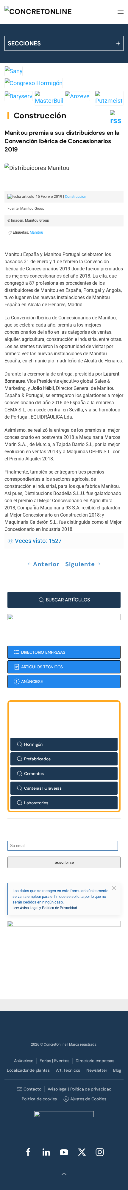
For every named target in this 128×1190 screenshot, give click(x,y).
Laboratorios (36, 802)
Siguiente (80, 564)
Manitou (36, 232)
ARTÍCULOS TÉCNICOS (42, 667)
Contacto (32, 1089)
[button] (121, 12)
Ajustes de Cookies (88, 1099)
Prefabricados (37, 759)
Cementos (34, 773)
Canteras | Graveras (43, 788)
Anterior (46, 564)
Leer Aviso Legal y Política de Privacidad (45, 908)
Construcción (40, 115)
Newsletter (96, 1070)
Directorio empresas (95, 1060)
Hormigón (33, 744)
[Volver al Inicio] (49, 12)
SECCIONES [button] (24, 43)
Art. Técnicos (68, 1070)
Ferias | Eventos (54, 1060)
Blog (117, 1070)
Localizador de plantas (28, 1070)
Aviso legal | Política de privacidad (80, 1089)
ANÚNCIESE (32, 681)
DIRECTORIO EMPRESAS (43, 652)
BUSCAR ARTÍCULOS (68, 600)
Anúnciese (23, 1060)
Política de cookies (39, 1099)
